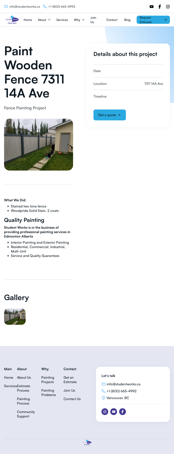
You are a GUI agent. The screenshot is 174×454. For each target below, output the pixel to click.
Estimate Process (23, 388)
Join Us (93, 20)
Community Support (26, 414)
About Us (24, 377)
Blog (127, 20)
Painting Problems (48, 392)
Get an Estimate (70, 379)
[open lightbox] (15, 317)
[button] (44, 19)
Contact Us (72, 399)
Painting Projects (47, 379)
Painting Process (23, 401)
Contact (111, 20)
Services (62, 20)
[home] (12, 20)
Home (28, 20)
